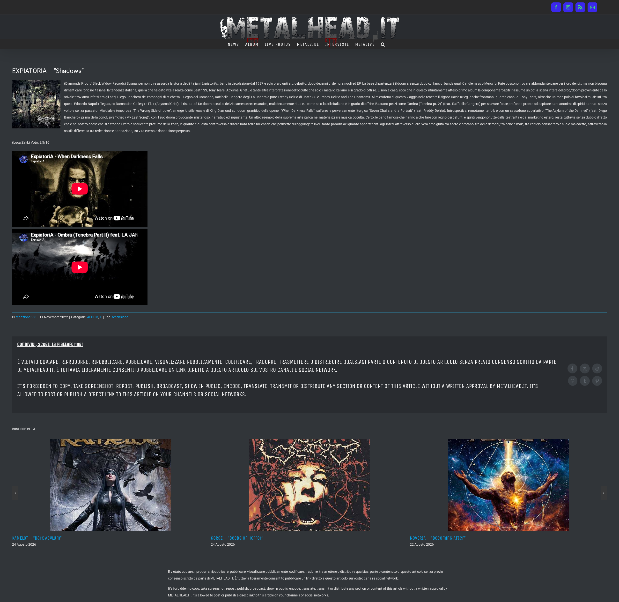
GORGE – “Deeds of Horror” (38, 538)
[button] (383, 44)
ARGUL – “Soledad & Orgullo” (438, 538)
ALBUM (92, 317)
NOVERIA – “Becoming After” (239, 538)
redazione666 (26, 317)
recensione (120, 317)
